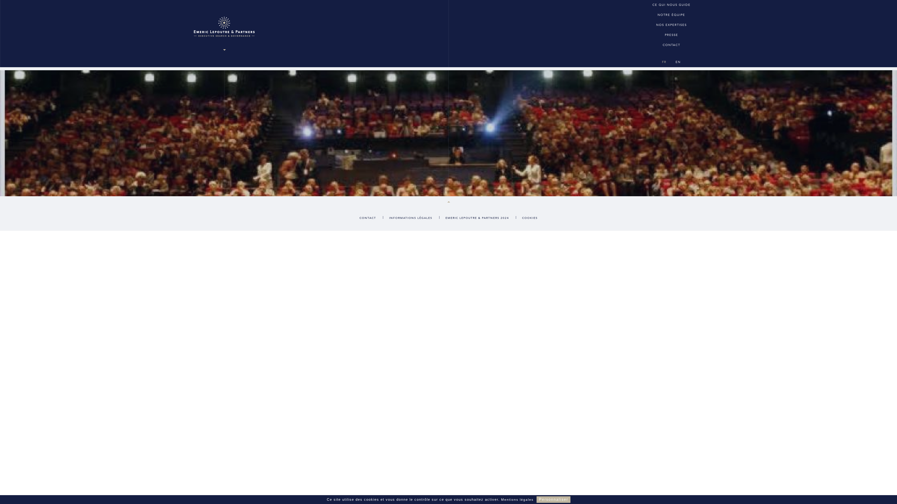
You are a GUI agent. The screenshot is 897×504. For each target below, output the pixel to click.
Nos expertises (671, 25)
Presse (671, 35)
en (678, 62)
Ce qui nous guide (671, 5)
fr (664, 62)
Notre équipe (671, 15)
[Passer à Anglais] (670, 53)
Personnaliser (553, 499)
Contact (671, 45)
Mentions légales (517, 499)
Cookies (530, 218)
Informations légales (410, 218)
